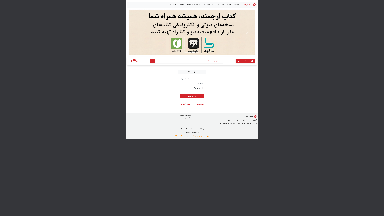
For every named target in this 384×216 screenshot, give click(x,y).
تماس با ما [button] (173, 4)
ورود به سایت (192, 96)
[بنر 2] (190, 53)
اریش (186, 132)
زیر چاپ (216, 4)
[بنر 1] (197, 53)
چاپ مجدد (209, 4)
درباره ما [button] (181, 4)
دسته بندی (244, 61)
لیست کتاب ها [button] (226, 4)
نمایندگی (202, 4)
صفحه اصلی (236, 4)
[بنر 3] (186, 53)
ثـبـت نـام (200, 104)
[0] (137, 62)
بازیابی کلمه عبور (185, 104)
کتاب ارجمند (247, 4)
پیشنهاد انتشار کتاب (192, 4)
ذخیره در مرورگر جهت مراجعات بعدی (192, 88)
